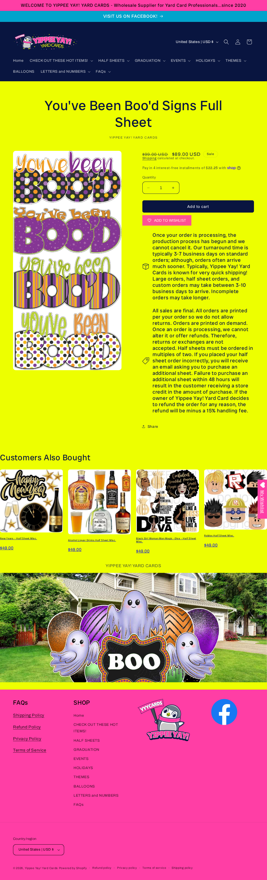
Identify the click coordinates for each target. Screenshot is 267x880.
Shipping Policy (28, 715)
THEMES (81, 777)
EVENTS (81, 759)
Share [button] (153, 427)
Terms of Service (29, 750)
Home (79, 715)
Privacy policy (127, 867)
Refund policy (102, 867)
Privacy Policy (27, 738)
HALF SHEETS (87, 740)
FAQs (78, 805)
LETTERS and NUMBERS (96, 795)
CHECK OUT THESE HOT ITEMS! (96, 728)
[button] (61, 60)
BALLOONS (84, 786)
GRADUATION (86, 750)
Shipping (149, 158)
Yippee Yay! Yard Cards (41, 868)
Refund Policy (27, 727)
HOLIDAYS (83, 768)
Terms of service (154, 867)
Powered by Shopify (73, 868)
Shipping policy (182, 867)
